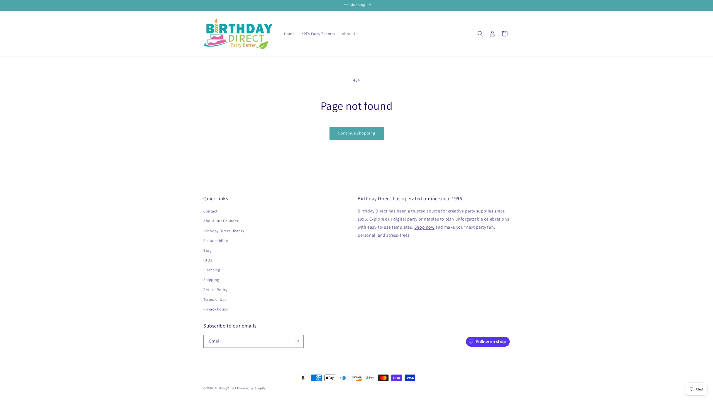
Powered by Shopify (251, 388)
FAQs (207, 260)
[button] (480, 34)
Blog (207, 250)
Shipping (211, 279)
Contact (210, 211)
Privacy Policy (215, 309)
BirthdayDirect (225, 388)
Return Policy (215, 289)
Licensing (211, 269)
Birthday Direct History (223, 230)
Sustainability (215, 240)
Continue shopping (356, 133)
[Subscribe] (297, 341)
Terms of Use (214, 299)
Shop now (424, 227)
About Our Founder (220, 220)
